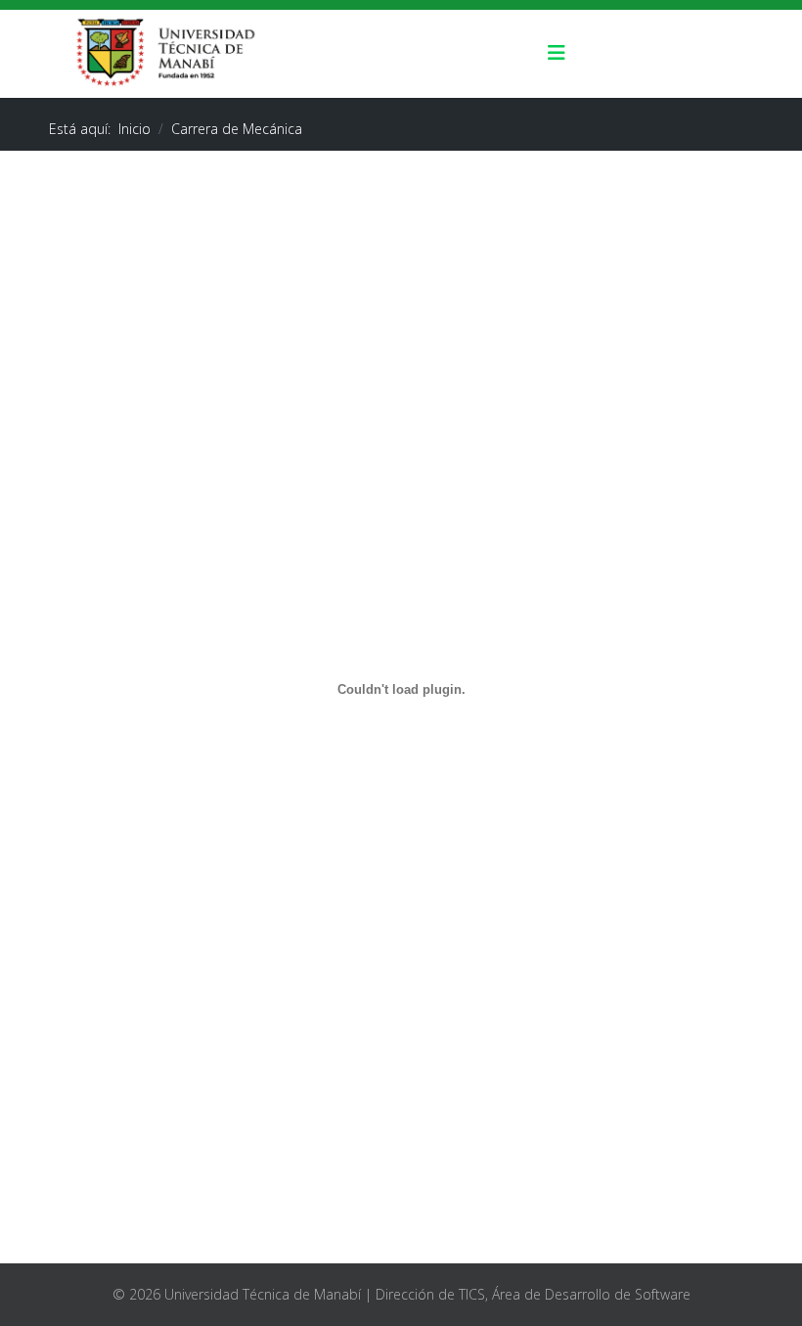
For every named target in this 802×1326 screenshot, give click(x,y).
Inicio (134, 128)
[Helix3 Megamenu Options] (556, 54)
